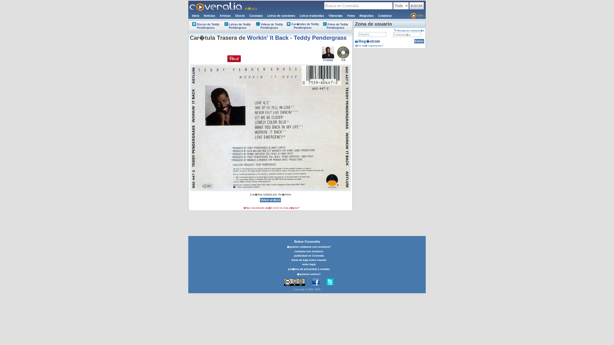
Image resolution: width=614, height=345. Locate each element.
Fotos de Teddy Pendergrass (337, 26)
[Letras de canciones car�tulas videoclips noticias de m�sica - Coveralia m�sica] (215, 3)
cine (420, 15)
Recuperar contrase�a (410, 30)
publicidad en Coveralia (309, 255)
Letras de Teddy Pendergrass (240, 26)
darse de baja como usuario (308, 260)
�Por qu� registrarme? (369, 45)
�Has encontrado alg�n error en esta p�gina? (271, 208)
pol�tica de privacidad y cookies (309, 269)
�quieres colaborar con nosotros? (309, 246)
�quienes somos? (309, 274)
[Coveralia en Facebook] (315, 282)
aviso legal (309, 264)
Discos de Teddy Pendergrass (208, 26)
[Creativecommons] (294, 282)
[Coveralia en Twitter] (330, 282)
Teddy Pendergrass (320, 37)
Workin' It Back (268, 37)
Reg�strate (369, 41)
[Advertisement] (390, 80)
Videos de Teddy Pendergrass (271, 26)
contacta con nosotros (309, 251)
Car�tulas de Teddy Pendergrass (305, 26)
